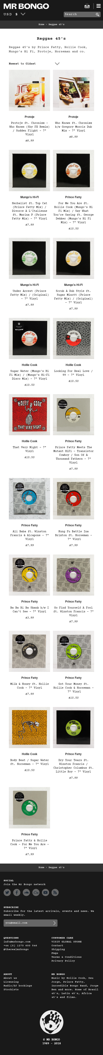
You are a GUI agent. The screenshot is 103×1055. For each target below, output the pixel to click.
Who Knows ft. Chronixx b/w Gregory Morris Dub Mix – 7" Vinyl (73, 127)
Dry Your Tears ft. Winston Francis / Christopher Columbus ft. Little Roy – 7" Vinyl (73, 766)
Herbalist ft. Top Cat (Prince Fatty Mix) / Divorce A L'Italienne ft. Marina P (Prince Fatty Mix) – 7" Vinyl (29, 211)
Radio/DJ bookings (18, 986)
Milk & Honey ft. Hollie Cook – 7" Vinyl (29, 686)
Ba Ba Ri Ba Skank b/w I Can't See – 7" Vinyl (29, 610)
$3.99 (29, 618)
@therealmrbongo (16, 949)
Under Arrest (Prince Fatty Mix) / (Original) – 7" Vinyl (29, 295)
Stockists (11, 989)
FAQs (55, 953)
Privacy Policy (63, 961)
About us (10, 978)
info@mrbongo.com (17, 942)
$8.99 (29, 141)
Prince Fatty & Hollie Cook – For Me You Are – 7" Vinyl (29, 844)
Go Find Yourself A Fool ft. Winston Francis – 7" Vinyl (73, 611)
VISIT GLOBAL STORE (67, 942)
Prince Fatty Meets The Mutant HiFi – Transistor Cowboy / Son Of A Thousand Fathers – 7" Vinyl (73, 455)
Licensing (11, 982)
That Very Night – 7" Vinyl (29, 449)
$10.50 (74, 229)
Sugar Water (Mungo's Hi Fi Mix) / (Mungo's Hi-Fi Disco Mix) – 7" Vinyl (29, 375)
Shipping (58, 949)
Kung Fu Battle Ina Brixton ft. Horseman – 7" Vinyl (73, 535)
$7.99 (29, 225)
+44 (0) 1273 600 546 (20, 945)
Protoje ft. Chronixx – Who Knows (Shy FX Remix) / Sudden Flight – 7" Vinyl (29, 128)
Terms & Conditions (67, 957)
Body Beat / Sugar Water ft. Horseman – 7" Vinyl (29, 762)
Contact (57, 945)
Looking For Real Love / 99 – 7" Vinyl (73, 373)
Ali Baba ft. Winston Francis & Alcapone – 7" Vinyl (29, 535)
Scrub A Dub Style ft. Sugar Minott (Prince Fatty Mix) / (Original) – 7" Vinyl (73, 297)
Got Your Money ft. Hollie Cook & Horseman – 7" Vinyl (73, 688)
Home (41, 24)
